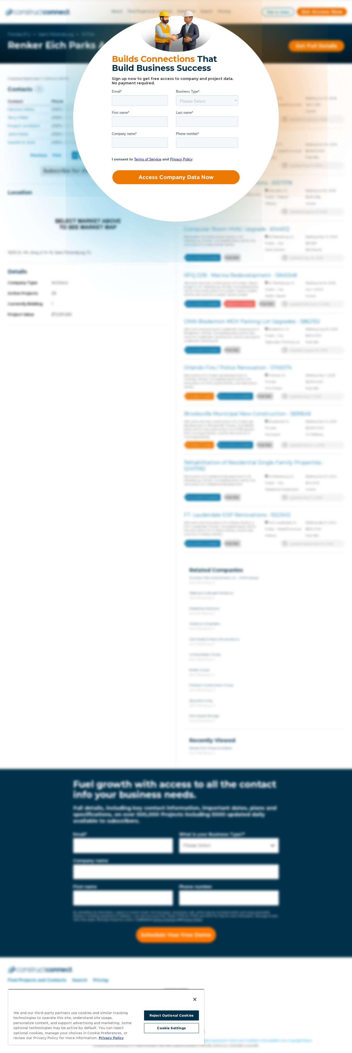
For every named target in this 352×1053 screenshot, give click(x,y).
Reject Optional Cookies (171, 1015)
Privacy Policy (111, 1038)
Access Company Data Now (176, 177)
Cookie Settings (171, 1028)
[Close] (194, 999)
